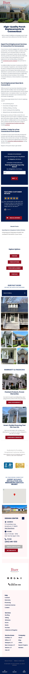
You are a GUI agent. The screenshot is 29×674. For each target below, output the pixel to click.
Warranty (7, 600)
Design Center (11, 518)
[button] (14, 494)
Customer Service (10, 605)
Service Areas (9, 635)
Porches (14, 256)
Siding (7, 617)
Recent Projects (23, 645)
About (20, 637)
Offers (20, 642)
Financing (8, 602)
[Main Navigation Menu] (25, 3)
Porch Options (14, 262)
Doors (6, 622)
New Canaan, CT (10, 645)
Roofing (7, 615)
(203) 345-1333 (11, 541)
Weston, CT (8, 647)
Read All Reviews (15, 218)
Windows (7, 620)
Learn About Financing (14, 437)
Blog (19, 640)
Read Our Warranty (14, 402)
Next (13, 178)
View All (7, 650)
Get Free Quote (11, 550)
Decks (6, 625)
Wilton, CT (8, 640)
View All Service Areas (13, 546)
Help (6, 595)
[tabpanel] (14, 330)
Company (21, 635)
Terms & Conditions (19, 661)
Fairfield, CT (8, 637)
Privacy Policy (8, 661)
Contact (7, 597)
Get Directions (9, 528)
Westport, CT (9, 642)
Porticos (14, 274)
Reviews (20, 647)
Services (8, 613)
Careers (7, 607)
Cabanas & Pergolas (11, 630)
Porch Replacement (14, 268)
